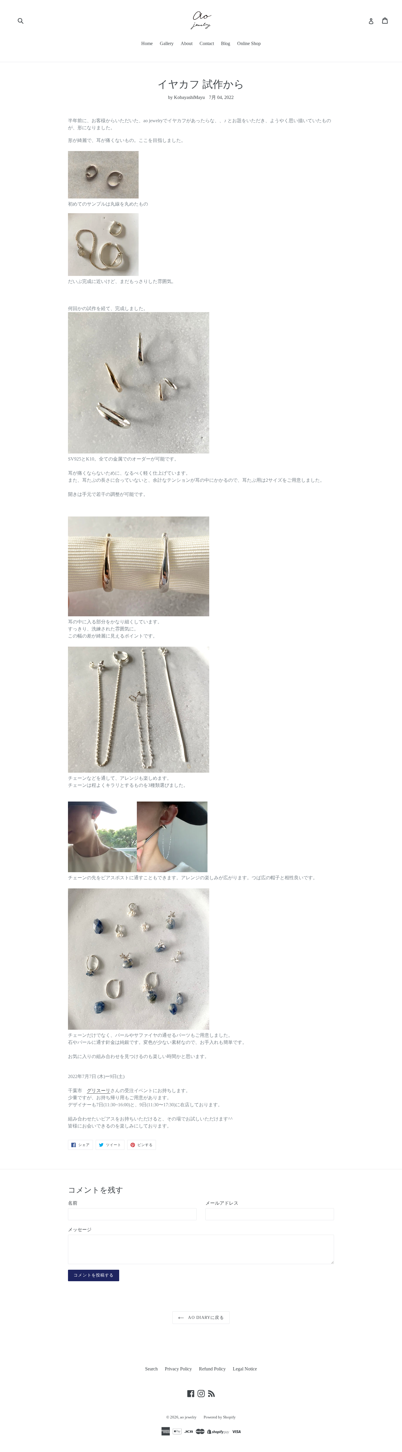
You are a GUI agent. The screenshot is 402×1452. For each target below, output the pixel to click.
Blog (225, 43)
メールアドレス (221, 1203)
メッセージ (80, 1229)
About (186, 43)
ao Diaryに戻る (205, 1317)
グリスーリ (98, 1090)
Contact (207, 43)
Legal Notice (245, 1368)
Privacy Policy (178, 1368)
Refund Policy (212, 1368)
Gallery (167, 43)
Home (147, 43)
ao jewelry (188, 1417)
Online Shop (249, 43)
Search (151, 1368)
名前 (72, 1203)
